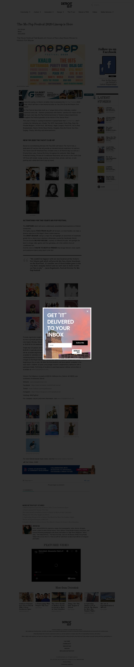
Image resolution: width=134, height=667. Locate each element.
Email (50, 342)
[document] (67, 333)
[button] (87, 311)
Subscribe (80, 343)
